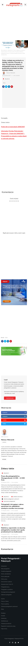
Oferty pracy (4, 579)
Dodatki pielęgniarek (6, 571)
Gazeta (3, 598)
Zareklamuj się (9, 398)
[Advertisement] (14, 24)
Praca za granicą (5, 604)
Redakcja (3, 613)
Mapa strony (4, 628)
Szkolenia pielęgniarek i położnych (9, 606)
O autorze (4, 442)
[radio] (10, 201)
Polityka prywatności (6, 623)
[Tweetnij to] (6, 86)
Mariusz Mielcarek (10, 73)
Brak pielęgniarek (5, 568)
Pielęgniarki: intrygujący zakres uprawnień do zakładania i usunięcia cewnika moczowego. (12, 506)
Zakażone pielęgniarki (6, 594)
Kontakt (3, 615)
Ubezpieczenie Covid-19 (7, 584)
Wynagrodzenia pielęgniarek (8, 592)
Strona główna (4, 50)
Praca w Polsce (5, 601)
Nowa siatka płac (5, 576)
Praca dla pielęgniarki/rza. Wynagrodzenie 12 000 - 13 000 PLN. (13, 478)
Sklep (2, 609)
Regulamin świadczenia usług (8, 626)
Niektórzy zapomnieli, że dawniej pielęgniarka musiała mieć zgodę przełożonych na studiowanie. (13, 530)
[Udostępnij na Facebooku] (3, 86)
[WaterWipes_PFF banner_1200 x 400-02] (14, 45)
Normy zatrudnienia (6, 574)
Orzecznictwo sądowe (6, 581)
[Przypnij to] (12, 86)
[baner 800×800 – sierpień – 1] (14, 292)
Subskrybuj (3, 618)
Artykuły (4, 459)
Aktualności (10, 50)
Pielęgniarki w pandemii (7, 589)
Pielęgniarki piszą (5, 587)
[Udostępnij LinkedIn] (9, 86)
